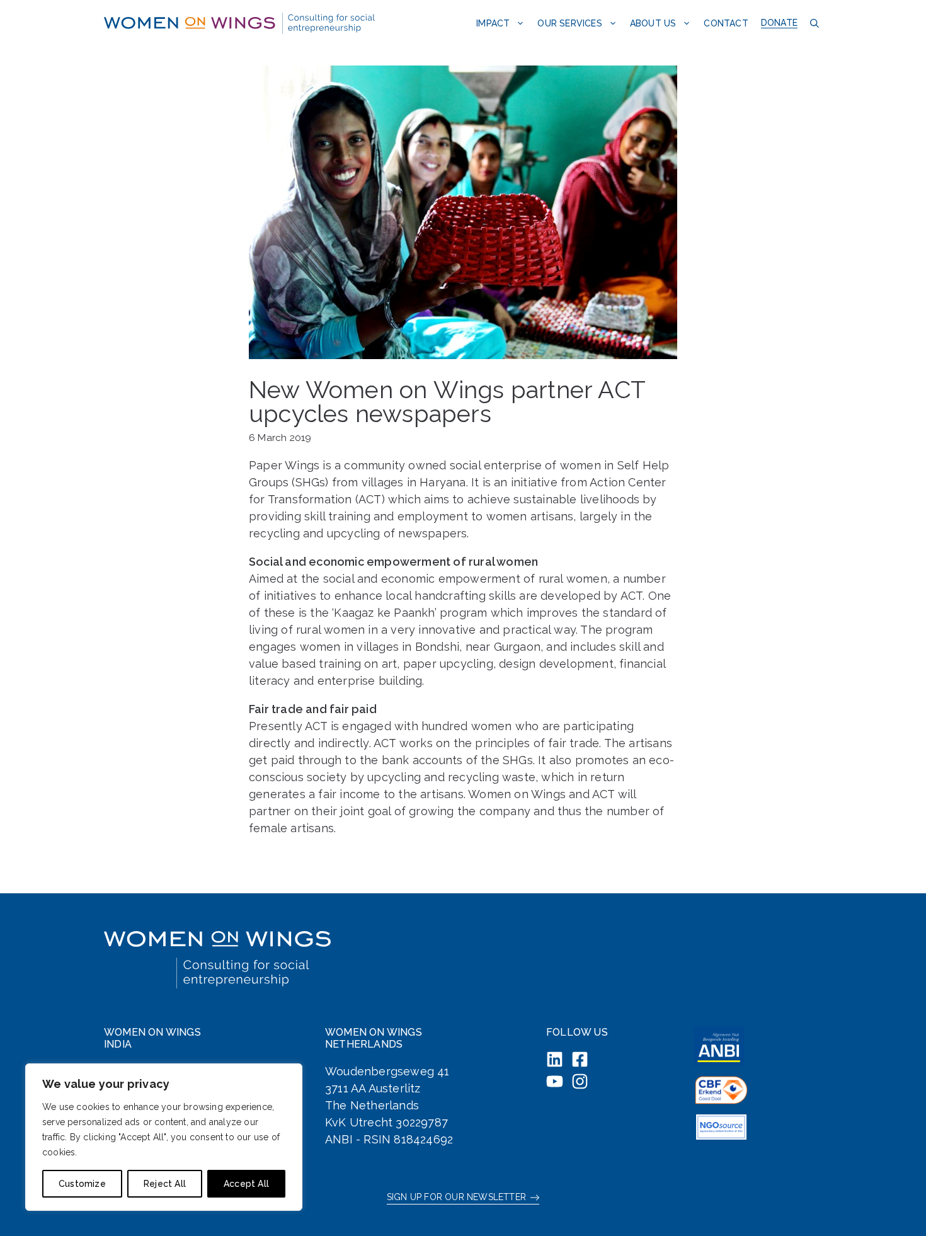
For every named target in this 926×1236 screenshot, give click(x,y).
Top (896, 1206)
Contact (726, 23)
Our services (569, 23)
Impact (493, 23)
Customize (82, 1184)
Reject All (165, 1184)
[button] (813, 23)
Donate (779, 23)
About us (653, 23)
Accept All (246, 1184)
